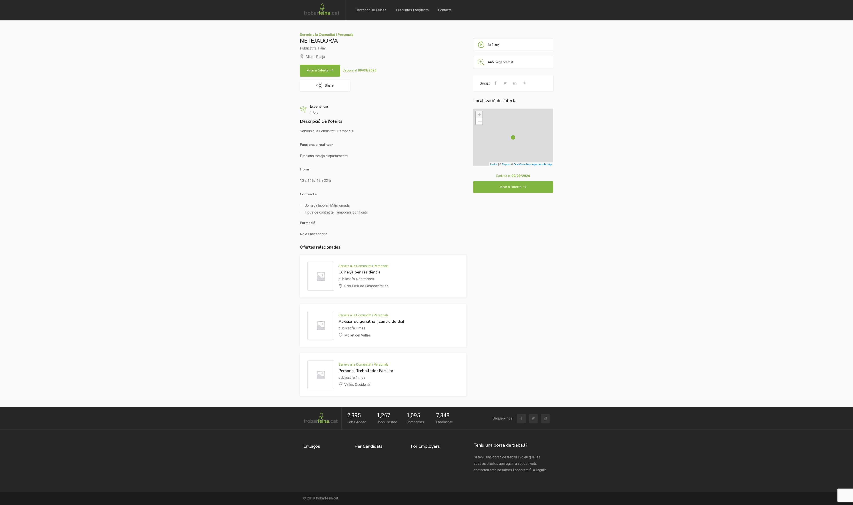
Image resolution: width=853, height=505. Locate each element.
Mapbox (506, 164)
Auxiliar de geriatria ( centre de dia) (371, 321)
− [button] (479, 121)
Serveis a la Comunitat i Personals (326, 35)
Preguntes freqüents (412, 10)
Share (329, 85)
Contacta (445, 10)
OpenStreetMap (522, 164)
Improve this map (542, 164)
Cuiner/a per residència (360, 272)
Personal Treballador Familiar (366, 370)
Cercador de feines (371, 10)
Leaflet (494, 164)
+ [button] (479, 114)
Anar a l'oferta (317, 70)
